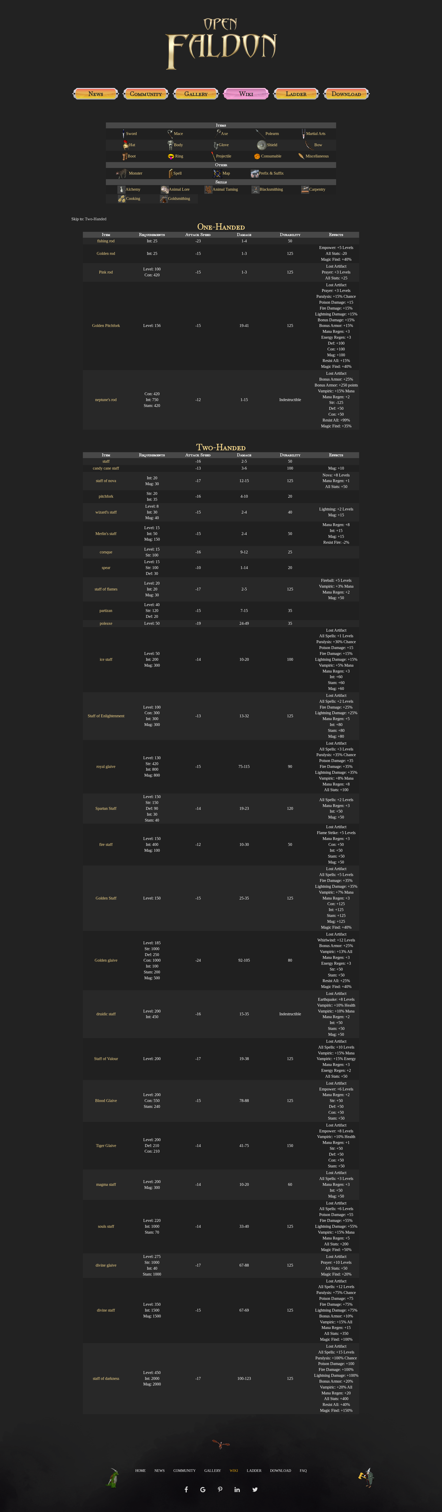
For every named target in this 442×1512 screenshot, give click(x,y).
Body (178, 145)
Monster (135, 173)
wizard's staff (106, 512)
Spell (177, 173)
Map (226, 173)
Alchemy (133, 189)
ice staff (106, 659)
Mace (178, 133)
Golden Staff (106, 898)
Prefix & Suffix (271, 173)
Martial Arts (315, 133)
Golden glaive (106, 960)
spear (106, 567)
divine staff (106, 1310)
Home (140, 1471)
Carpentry (317, 189)
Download (346, 94)
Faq (303, 1471)
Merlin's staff (105, 533)
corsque (106, 552)
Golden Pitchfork (106, 325)
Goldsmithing (179, 198)
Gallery (196, 94)
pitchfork (106, 496)
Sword (131, 133)
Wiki (246, 94)
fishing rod (106, 241)
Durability (290, 234)
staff (106, 461)
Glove (224, 145)
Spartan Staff (105, 808)
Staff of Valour (106, 1058)
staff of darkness (106, 1378)
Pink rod (106, 272)
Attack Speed (198, 234)
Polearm (272, 133)
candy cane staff (106, 468)
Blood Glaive (106, 1100)
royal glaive (105, 766)
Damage (244, 234)
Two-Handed (95, 219)
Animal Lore (179, 189)
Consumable (271, 156)
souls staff (106, 1226)
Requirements (152, 234)
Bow (318, 145)
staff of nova (106, 481)
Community (146, 94)
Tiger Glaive (106, 1145)
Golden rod (106, 253)
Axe (224, 133)
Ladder (296, 94)
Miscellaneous (317, 156)
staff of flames (106, 589)
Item (106, 234)
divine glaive (106, 1265)
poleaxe (106, 623)
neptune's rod (106, 399)
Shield (272, 145)
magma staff (106, 1184)
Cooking (133, 198)
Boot (132, 156)
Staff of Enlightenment (106, 716)
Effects (336, 234)
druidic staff (106, 1014)
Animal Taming (225, 189)
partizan (106, 610)
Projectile (223, 156)
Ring (179, 156)
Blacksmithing (271, 189)
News (96, 94)
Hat (132, 145)
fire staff (106, 844)
